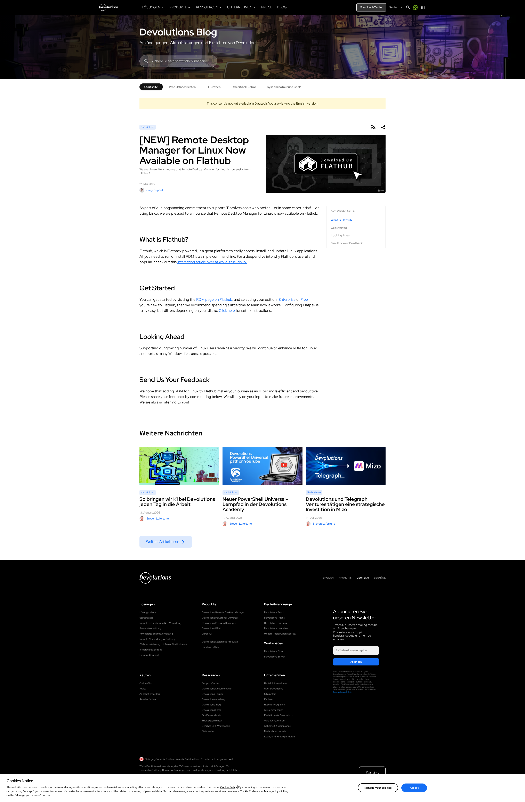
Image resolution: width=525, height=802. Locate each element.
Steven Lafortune (157, 518)
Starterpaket (146, 617)
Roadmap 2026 (210, 647)
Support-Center (210, 683)
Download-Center (371, 7)
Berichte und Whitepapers (216, 726)
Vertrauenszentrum (274, 720)
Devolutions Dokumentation (217, 688)
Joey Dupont (154, 190)
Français (345, 577)
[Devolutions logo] (155, 578)
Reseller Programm (274, 704)
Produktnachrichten (182, 87)
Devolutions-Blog (211, 704)
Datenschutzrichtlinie (342, 692)
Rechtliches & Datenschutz (278, 715)
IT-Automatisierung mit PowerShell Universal (163, 644)
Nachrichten (147, 127)
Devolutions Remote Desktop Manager (223, 612)
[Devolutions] (108, 7)
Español (380, 577)
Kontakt (372, 772)
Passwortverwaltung (150, 628)
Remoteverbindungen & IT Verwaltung (160, 623)
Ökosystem (270, 694)
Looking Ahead (341, 235)
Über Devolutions (273, 688)
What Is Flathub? (342, 220)
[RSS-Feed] (373, 127)
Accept (414, 787)
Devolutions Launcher (276, 628)
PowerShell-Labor (244, 87)
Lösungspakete (147, 612)
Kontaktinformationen (276, 683)
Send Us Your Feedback (347, 243)
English (328, 577)
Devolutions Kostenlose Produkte (220, 641)
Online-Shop (146, 683)
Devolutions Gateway (275, 623)
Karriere (268, 699)
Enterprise (287, 299)
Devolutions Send (273, 612)
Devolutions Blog (178, 32)
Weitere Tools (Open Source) (280, 633)
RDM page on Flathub (214, 299)
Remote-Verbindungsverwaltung (157, 639)
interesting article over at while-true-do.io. (212, 262)
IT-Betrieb (214, 87)
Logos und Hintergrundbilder (280, 736)
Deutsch (363, 577)
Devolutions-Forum (212, 694)
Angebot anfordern (150, 694)
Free (304, 299)
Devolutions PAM (211, 628)
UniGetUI (207, 633)
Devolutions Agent (274, 617)
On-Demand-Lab (211, 715)
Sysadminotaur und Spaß (284, 87)
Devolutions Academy (214, 699)
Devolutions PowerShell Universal (219, 617)
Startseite (151, 87)
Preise (142, 688)
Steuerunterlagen (273, 710)
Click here (227, 310)
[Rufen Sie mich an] (415, 7)
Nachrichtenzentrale (275, 731)
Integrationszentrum (150, 649)
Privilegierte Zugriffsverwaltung (156, 633)
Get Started (339, 227)
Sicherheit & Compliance (277, 726)
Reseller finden (147, 699)
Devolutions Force (211, 710)
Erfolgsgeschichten (212, 720)
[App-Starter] (423, 7)
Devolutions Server (274, 656)
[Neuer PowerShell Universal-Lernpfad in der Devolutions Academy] (262, 466)
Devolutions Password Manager (219, 623)
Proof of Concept (149, 655)
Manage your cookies (377, 787)
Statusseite (208, 731)
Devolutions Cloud (274, 651)
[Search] (408, 7)
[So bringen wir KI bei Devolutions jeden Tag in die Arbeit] (179, 466)
